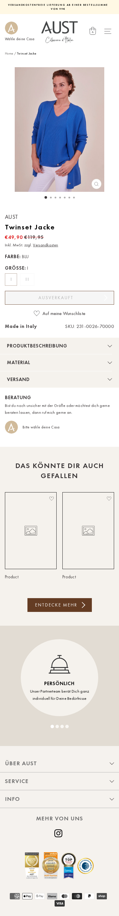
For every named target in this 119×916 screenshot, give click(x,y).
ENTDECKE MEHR (56, 605)
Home (9, 53)
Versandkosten (45, 245)
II (28, 279)
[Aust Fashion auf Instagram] (59, 833)
